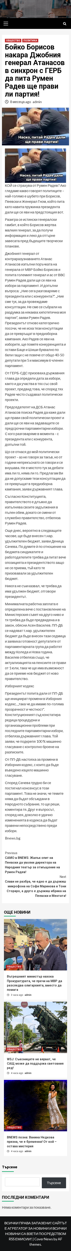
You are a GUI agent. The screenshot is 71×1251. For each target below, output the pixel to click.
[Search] (64, 24)
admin (37, 102)
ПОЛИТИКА (30, 40)
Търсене (9, 1166)
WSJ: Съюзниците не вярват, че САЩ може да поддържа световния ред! (35, 1063)
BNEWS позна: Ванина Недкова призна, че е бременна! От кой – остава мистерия (32, 1141)
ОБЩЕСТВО (13, 40)
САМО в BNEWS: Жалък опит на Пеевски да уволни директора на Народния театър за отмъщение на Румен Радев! (32, 862)
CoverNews (43, 1239)
